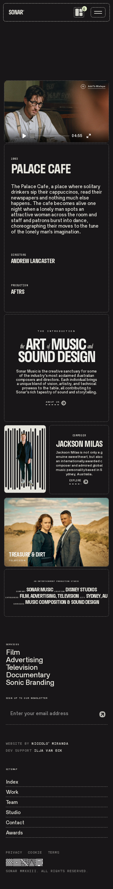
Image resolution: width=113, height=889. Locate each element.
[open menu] (98, 12)
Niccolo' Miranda (50, 743)
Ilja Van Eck (48, 750)
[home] (17, 12)
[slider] (50, 135)
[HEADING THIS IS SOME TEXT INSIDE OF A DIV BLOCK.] (25, 459)
